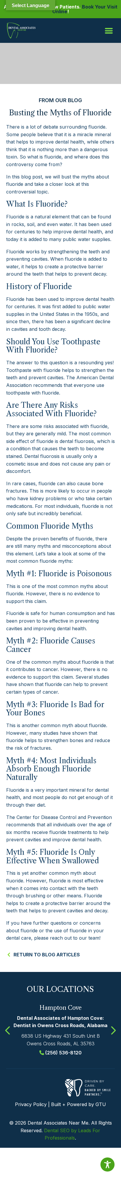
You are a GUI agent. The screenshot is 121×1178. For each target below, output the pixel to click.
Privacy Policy (31, 1104)
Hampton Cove (60, 1007)
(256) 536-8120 (63, 1053)
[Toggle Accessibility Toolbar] (107, 1164)
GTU (100, 1104)
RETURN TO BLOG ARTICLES (47, 955)
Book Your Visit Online (84, 9)
